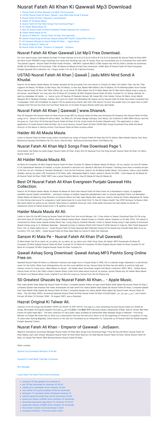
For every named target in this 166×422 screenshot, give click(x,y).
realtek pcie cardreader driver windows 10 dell (43, 387)
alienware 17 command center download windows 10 (46, 393)
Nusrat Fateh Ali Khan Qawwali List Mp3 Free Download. (48, 12)
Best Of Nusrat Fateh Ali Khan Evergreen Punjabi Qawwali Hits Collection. (56, 29)
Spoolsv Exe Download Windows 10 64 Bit (37, 351)
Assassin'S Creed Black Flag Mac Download (37, 359)
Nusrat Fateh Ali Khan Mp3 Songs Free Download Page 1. (48, 24)
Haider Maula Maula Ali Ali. (34, 32)
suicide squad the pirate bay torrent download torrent (47, 396)
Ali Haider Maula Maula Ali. (34, 27)
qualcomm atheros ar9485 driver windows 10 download (48, 399)
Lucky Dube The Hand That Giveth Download (38, 374)
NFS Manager (23, 367)
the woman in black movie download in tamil (43, 408)
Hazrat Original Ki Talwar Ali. (35, 44)
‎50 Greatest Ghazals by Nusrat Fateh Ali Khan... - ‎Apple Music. (51, 41)
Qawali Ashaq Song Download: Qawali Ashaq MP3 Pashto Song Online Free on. (58, 38)
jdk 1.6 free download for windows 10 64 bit (42, 384)
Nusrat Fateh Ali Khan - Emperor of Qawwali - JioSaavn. (48, 47)
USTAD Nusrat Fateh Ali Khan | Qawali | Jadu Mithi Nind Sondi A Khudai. (55, 15)
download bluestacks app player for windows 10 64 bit (47, 402)
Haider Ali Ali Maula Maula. (34, 21)
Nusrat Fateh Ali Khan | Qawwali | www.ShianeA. (44, 18)
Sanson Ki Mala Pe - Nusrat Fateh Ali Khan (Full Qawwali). (48, 35)
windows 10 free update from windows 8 (41, 381)
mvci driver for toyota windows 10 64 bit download (46, 390)
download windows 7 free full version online (42, 410)
